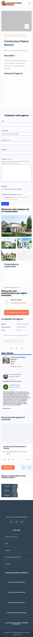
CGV (19, 634)
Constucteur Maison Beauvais (16, 592)
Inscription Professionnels (13, 557)
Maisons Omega (16, 300)
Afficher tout (8, 467)
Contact (7, 564)
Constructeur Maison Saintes (16, 602)
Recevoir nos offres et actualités (13, 189)
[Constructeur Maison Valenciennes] (16, 609)
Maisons (7, 550)
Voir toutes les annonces (18, 302)
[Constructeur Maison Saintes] (16, 599)
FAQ (6, 543)
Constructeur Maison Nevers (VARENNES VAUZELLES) (16, 623)
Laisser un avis (7, 408)
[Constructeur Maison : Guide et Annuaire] (11, 3)
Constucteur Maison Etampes (16, 582)
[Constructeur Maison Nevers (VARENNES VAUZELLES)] (16, 619)
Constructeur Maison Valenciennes (16, 612)
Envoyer (5, 204)
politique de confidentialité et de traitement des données (16, 198)
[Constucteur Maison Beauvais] (16, 589)
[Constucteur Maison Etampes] (16, 579)
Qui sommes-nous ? (11, 537)
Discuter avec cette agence (17, 312)
